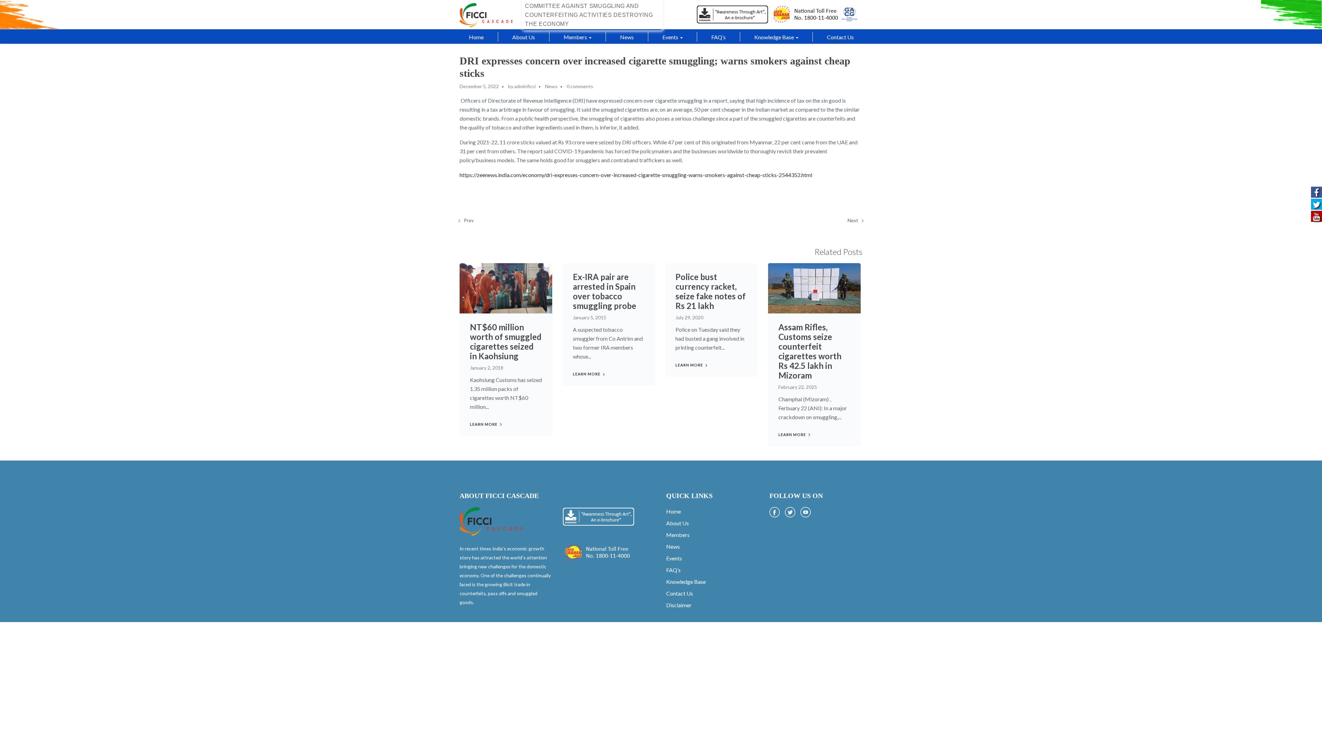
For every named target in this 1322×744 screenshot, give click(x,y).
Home (673, 511)
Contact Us (679, 593)
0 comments (580, 86)
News (551, 86)
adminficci (525, 86)
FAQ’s (673, 570)
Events (674, 558)
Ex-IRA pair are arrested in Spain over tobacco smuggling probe (604, 291)
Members (678, 534)
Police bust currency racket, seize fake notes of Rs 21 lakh (710, 291)
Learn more (483, 424)
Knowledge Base (686, 581)
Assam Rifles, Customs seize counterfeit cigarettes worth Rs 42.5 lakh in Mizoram (809, 351)
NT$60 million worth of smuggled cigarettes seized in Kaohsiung (506, 341)
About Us (677, 523)
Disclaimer (679, 605)
